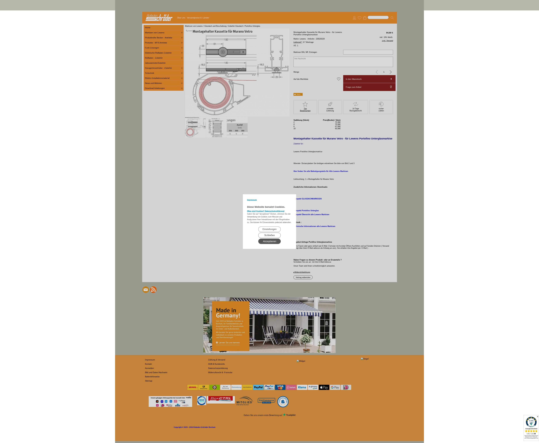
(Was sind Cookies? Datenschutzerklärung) (265, 211)
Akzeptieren (269, 241)
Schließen (269, 235)
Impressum (252, 200)
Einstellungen (269, 229)
